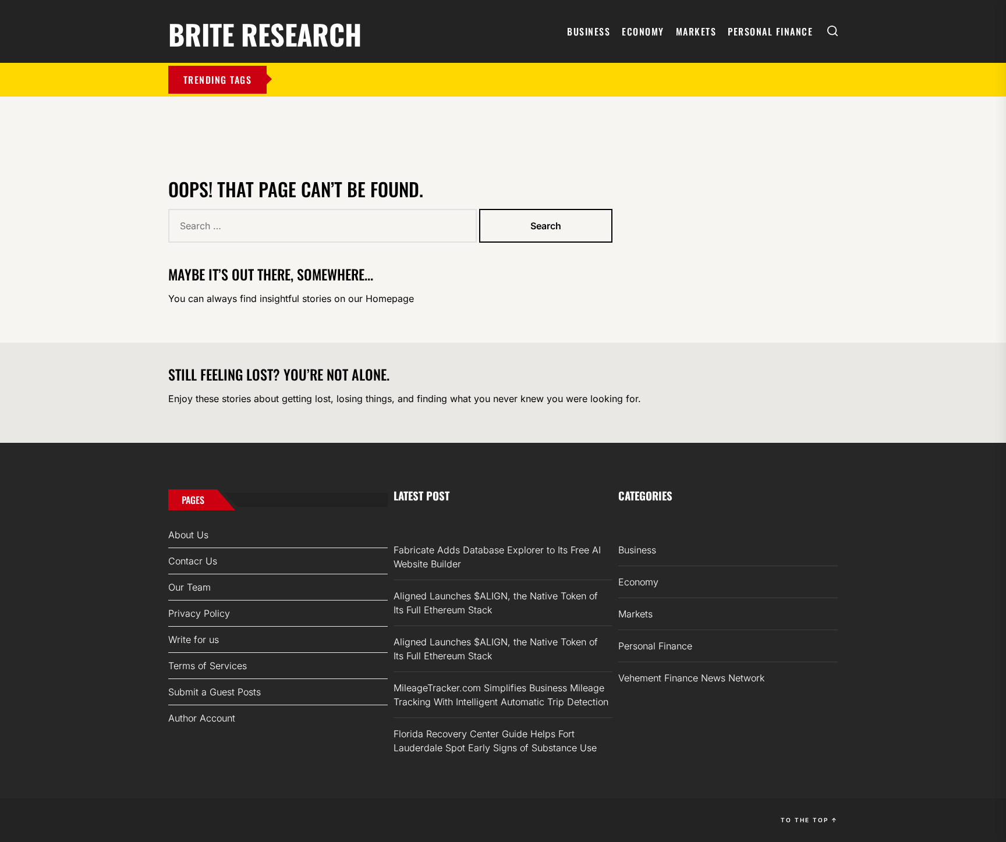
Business (588, 31)
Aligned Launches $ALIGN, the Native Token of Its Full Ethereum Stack (496, 603)
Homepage (390, 298)
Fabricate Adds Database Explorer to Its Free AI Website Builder (497, 557)
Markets (696, 31)
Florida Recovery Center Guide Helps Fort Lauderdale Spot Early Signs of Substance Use (495, 741)
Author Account (201, 718)
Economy (643, 31)
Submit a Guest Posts (214, 692)
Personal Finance (770, 31)
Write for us (193, 639)
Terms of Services (207, 666)
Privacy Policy (199, 613)
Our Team (189, 587)
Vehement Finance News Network (691, 678)
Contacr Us (192, 561)
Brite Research (265, 32)
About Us (188, 535)
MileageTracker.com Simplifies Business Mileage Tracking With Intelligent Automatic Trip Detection (501, 695)
